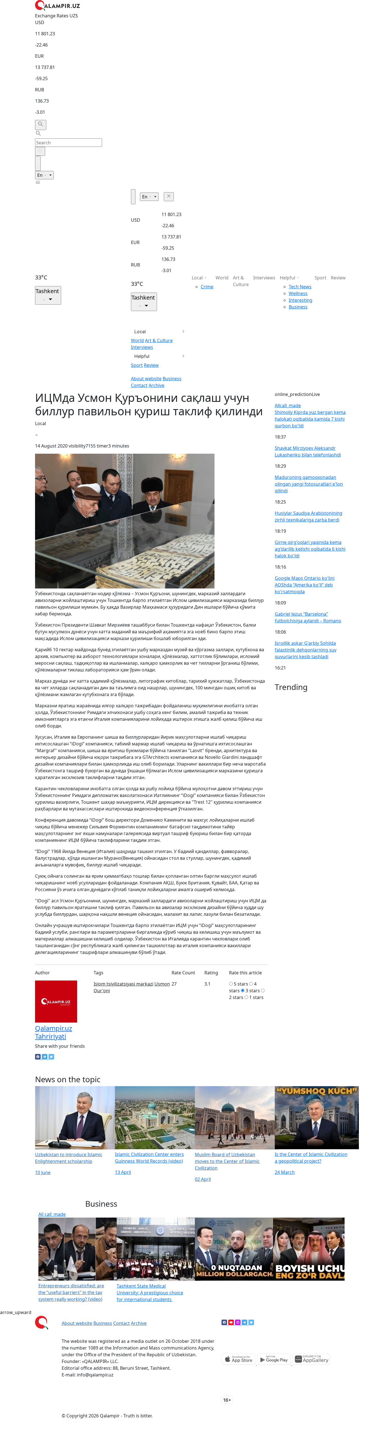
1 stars (256, 997)
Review (151, 365)
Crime (207, 287)
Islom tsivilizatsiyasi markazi (123, 984)
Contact (139, 385)
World (137, 340)
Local (140, 331)
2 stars (236, 997)
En (40, 175)
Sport (137, 365)
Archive (156, 385)
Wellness (298, 293)
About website (146, 379)
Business (172, 379)
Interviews (142, 347)
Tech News (300, 287)
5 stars (241, 984)
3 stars (253, 991)
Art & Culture (159, 340)
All (288, 405)
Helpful (141, 356)
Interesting (300, 300)
